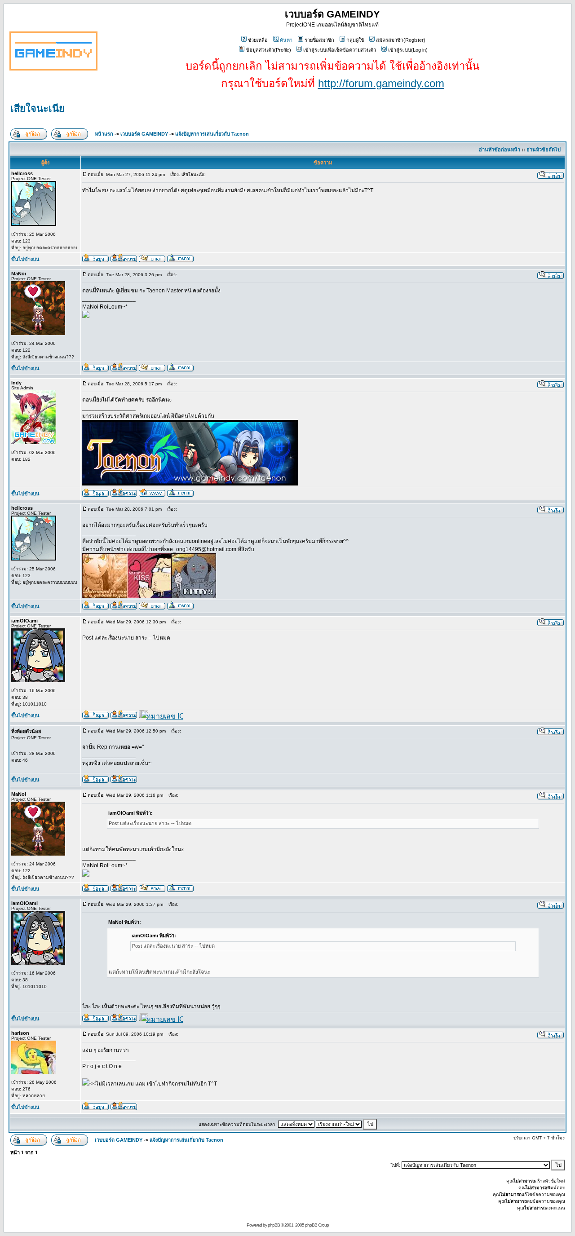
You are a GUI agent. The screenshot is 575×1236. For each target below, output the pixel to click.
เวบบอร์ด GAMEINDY (144, 134)
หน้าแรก (104, 134)
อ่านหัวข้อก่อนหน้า (499, 149)
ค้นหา (286, 40)
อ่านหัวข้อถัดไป (543, 149)
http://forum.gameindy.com (381, 83)
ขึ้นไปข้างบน (25, 259)
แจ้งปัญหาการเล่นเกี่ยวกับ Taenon (212, 134)
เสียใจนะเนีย (37, 108)
